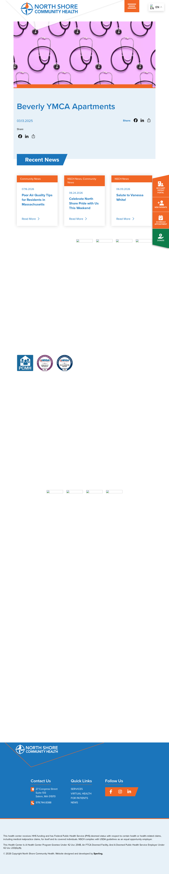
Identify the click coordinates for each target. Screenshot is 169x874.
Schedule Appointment (161, 223)
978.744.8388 (43, 802)
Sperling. (98, 853)
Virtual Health (81, 793)
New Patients (161, 207)
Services (77, 789)
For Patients (79, 798)
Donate (160, 240)
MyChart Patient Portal (160, 190)
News (74, 802)
